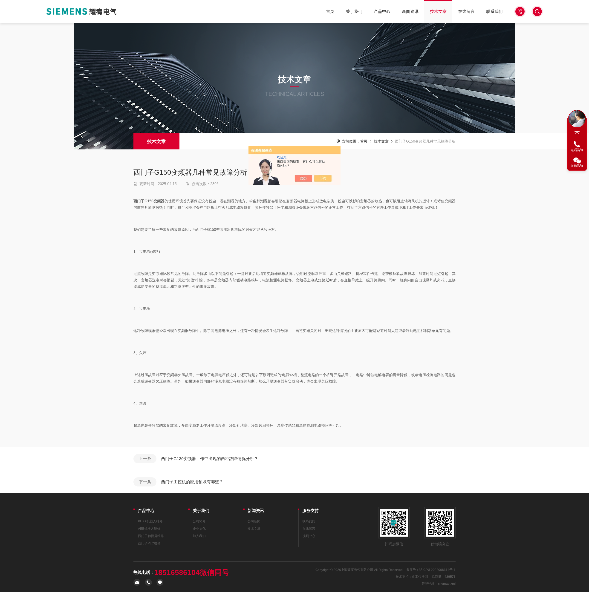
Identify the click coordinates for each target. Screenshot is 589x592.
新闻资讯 (410, 11)
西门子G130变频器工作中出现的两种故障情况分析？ (209, 458)
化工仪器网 (420, 576)
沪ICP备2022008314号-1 (437, 570)
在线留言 (466, 11)
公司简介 (199, 521)
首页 (330, 11)
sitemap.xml (447, 583)
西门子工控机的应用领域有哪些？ (192, 482)
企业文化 (199, 528)
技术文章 (438, 11)
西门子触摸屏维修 (151, 536)
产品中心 (382, 11)
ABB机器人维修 (149, 528)
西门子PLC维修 (149, 543)
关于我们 (354, 11)
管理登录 (428, 583)
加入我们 (199, 536)
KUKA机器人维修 (150, 521)
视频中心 (308, 536)
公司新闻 (254, 521)
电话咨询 (577, 150)
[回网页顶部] (577, 133)
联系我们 (494, 11)
